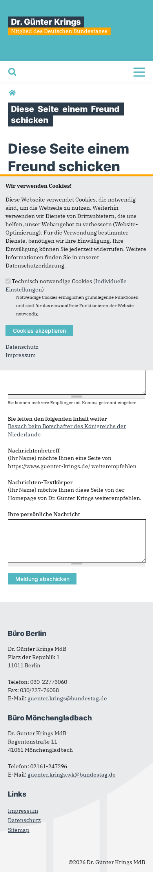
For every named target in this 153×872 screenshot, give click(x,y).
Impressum (20, 355)
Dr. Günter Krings (46, 22)
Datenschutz (21, 346)
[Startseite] (12, 93)
